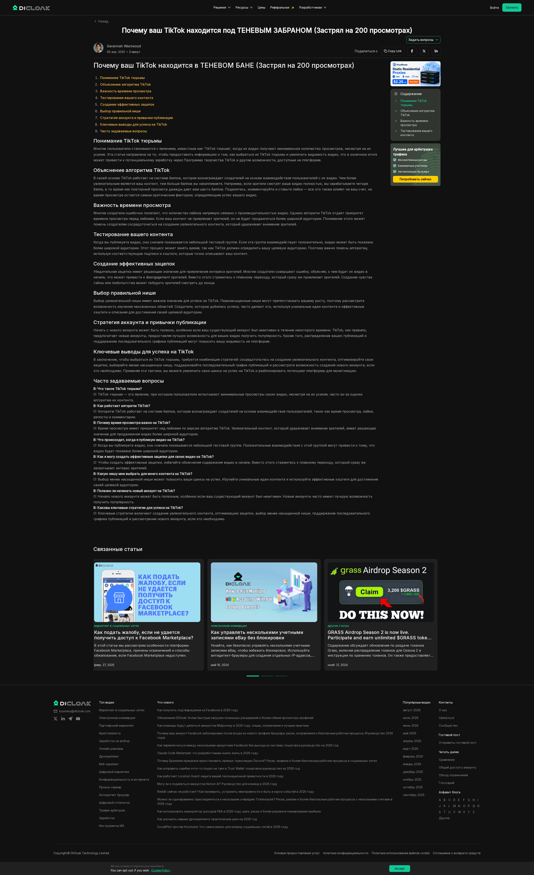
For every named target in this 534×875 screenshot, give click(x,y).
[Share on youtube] (78, 719)
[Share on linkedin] (63, 719)
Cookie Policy (160, 870)
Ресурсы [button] (242, 7)
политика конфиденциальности (345, 853)
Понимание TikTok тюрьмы (122, 78)
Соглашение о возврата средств (457, 853)
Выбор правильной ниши (120, 111)
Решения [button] (220, 7)
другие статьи (224, 625)
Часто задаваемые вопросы (123, 131)
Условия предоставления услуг (297, 853)
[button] (423, 40)
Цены (261, 7)
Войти (494, 7)
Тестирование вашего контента (126, 98)
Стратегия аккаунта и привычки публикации (136, 118)
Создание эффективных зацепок (127, 104)
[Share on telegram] (70, 719)
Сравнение (338, 625)
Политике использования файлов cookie (400, 853)
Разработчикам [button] (310, 7)
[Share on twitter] (55, 719)
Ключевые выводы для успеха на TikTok (133, 124)
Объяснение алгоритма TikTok (125, 84)
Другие (444, 818)
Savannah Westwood (124, 46)
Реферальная (279, 7)
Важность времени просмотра (125, 91)
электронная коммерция (115, 625)
